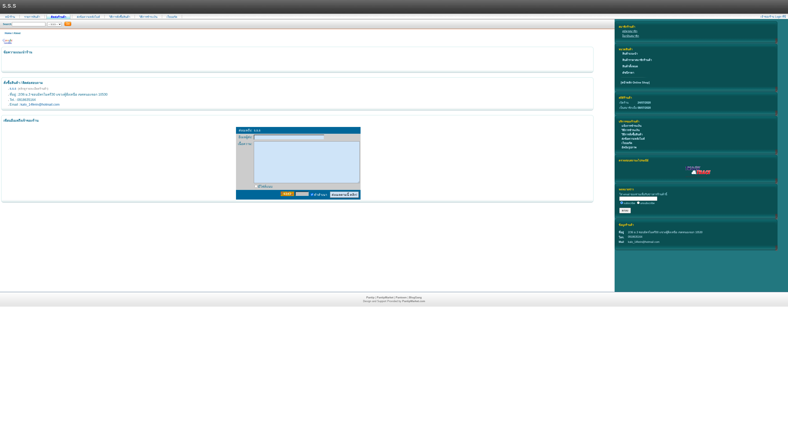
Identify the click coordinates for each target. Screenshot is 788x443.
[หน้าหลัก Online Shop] (635, 82)
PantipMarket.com (413, 301)
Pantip (370, 297)
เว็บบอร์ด (172, 16)
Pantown (401, 297)
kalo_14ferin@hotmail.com (40, 104)
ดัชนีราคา (628, 72)
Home (8, 33)
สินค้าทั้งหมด (630, 66)
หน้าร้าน (10, 16)
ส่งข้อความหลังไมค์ (88, 16)
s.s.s (13, 88)
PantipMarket (385, 297)
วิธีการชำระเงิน (148, 16)
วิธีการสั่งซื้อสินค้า (119, 16)
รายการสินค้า (32, 16)
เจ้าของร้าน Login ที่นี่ (773, 16)
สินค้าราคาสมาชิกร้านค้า (637, 60)
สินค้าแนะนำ (630, 53)
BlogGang (415, 297)
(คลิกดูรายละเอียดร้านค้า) (33, 88)
